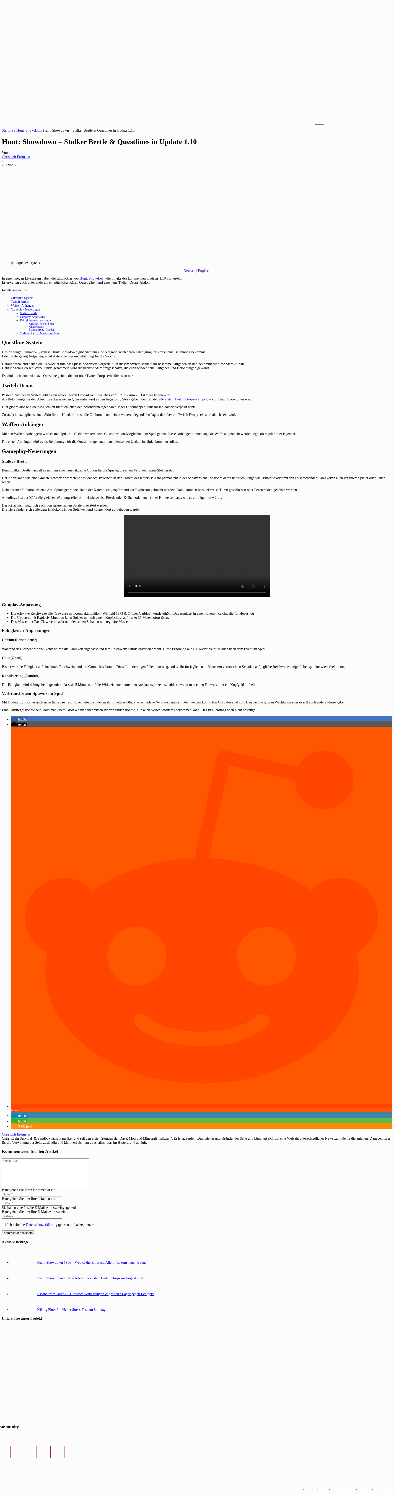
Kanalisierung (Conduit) (42, 329)
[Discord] (45, 1452)
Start (5, 130)
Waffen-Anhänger (22, 305)
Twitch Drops (20, 301)
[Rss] (59, 1452)
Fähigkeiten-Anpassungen (36, 320)
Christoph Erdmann (16, 157)
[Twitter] (30, 1452)
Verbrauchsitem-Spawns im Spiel (40, 333)
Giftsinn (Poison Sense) (42, 323)
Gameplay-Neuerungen (26, 309)
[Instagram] (16, 1452)
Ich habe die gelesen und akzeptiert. (50, 1225)
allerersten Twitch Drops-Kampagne (185, 399)
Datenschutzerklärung (42, 1225)
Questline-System (22, 298)
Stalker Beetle (28, 313)
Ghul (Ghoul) (36, 326)
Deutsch (189, 271)
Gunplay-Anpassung (32, 316)
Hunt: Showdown (29, 130)
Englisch (204, 271)
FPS (12, 130)
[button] (325, 122)
